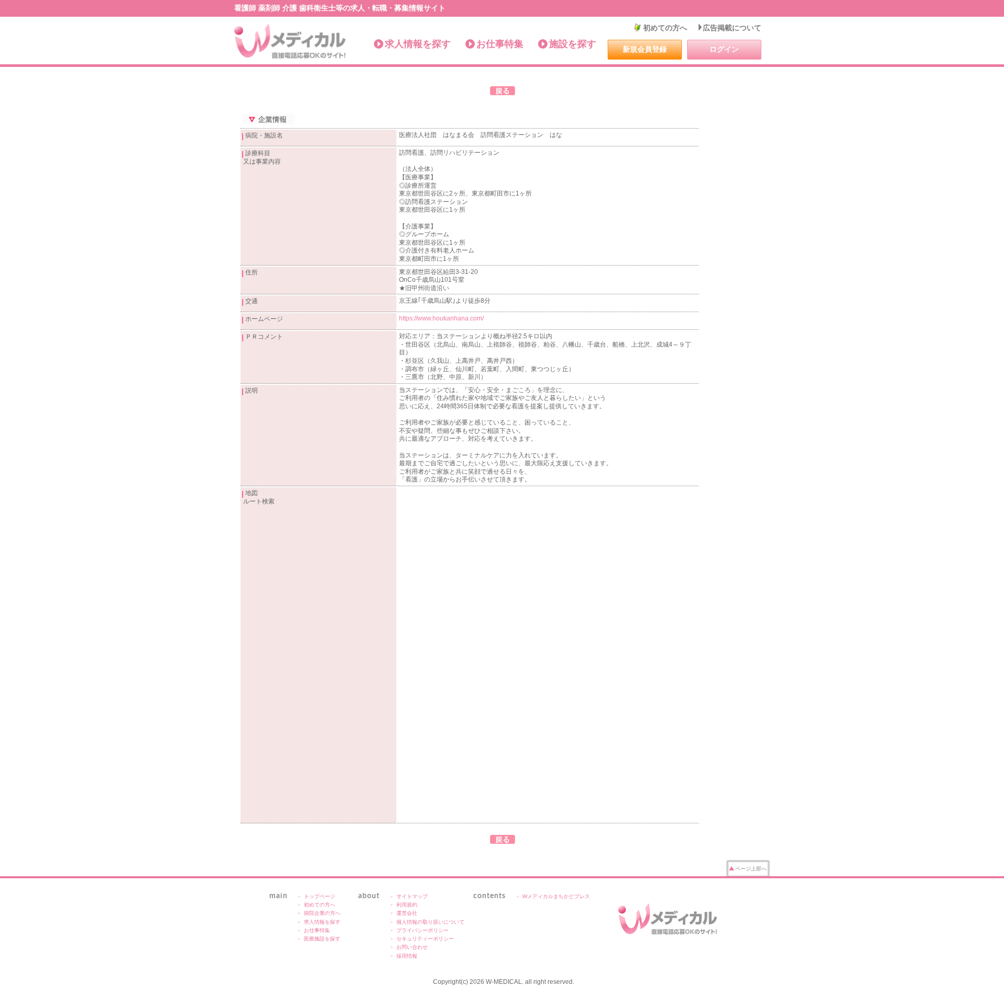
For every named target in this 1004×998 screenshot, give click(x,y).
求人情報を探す (418, 44)
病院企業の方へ (322, 913)
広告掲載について (732, 28)
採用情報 (406, 956)
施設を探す (572, 44)
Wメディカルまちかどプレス (556, 896)
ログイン (724, 49)
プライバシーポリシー (422, 930)
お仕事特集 (499, 44)
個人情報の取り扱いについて (430, 922)
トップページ (319, 896)
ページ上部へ (751, 868)
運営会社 (406, 913)
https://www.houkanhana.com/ (441, 318)
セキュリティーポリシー (425, 939)
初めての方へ (665, 28)
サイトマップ (412, 896)
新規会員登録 (645, 49)
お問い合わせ (412, 947)
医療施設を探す (322, 939)
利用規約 (406, 905)
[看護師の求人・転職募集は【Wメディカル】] (290, 41)
